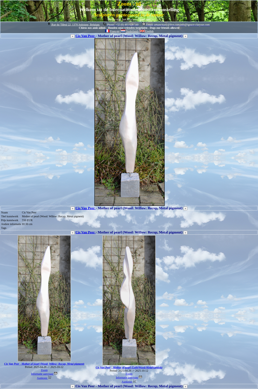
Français (114, 31)
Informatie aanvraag (42, 373)
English (149, 31)
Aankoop (42, 378)
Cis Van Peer (85, 36)
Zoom (44, 370)
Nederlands (132, 31)
